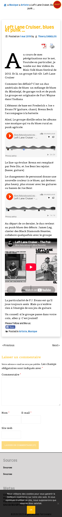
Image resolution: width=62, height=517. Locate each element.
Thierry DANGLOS (47, 37)
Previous (9, 345)
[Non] (58, 503)
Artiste (25, 5)
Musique (13, 5)
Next (55, 345)
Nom (5, 412)
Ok (31, 510)
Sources (7, 467)
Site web (7, 428)
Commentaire (11, 374)
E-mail (26, 412)
